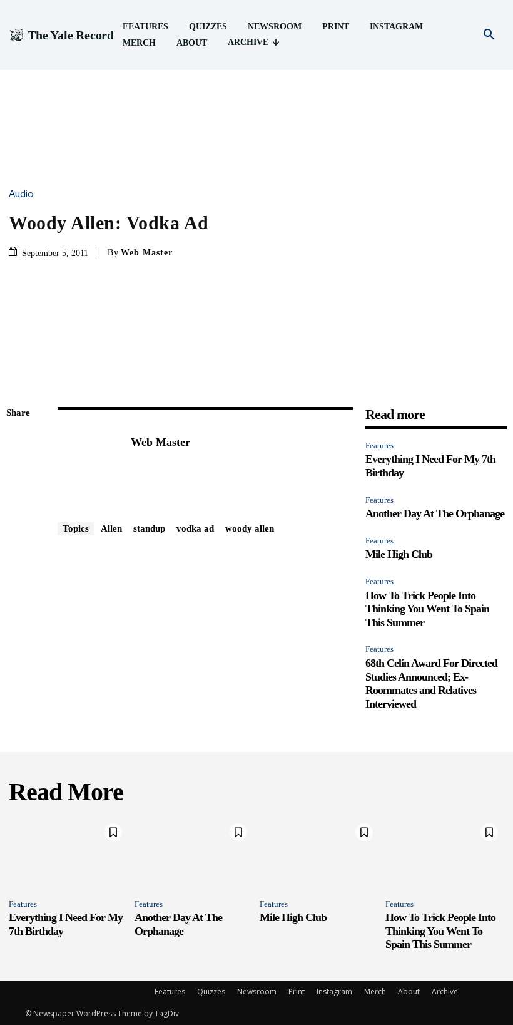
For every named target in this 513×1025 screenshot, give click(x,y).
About (409, 991)
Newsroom (257, 991)
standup (149, 528)
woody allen (249, 528)
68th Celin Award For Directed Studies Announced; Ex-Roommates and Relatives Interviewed (431, 683)
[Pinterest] (18, 502)
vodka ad (195, 528)
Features (379, 445)
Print (296, 991)
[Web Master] (88, 461)
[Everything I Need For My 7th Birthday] (68, 853)
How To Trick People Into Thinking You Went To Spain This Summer (427, 609)
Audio (21, 194)
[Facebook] (18, 443)
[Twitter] (18, 472)
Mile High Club (398, 554)
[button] (489, 35)
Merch (375, 991)
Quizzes (211, 991)
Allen (111, 528)
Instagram (334, 991)
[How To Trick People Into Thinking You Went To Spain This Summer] (445, 853)
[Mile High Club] (319, 853)
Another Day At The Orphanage (434, 513)
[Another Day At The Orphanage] (194, 853)
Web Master (147, 252)
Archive (445, 991)
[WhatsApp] (18, 531)
